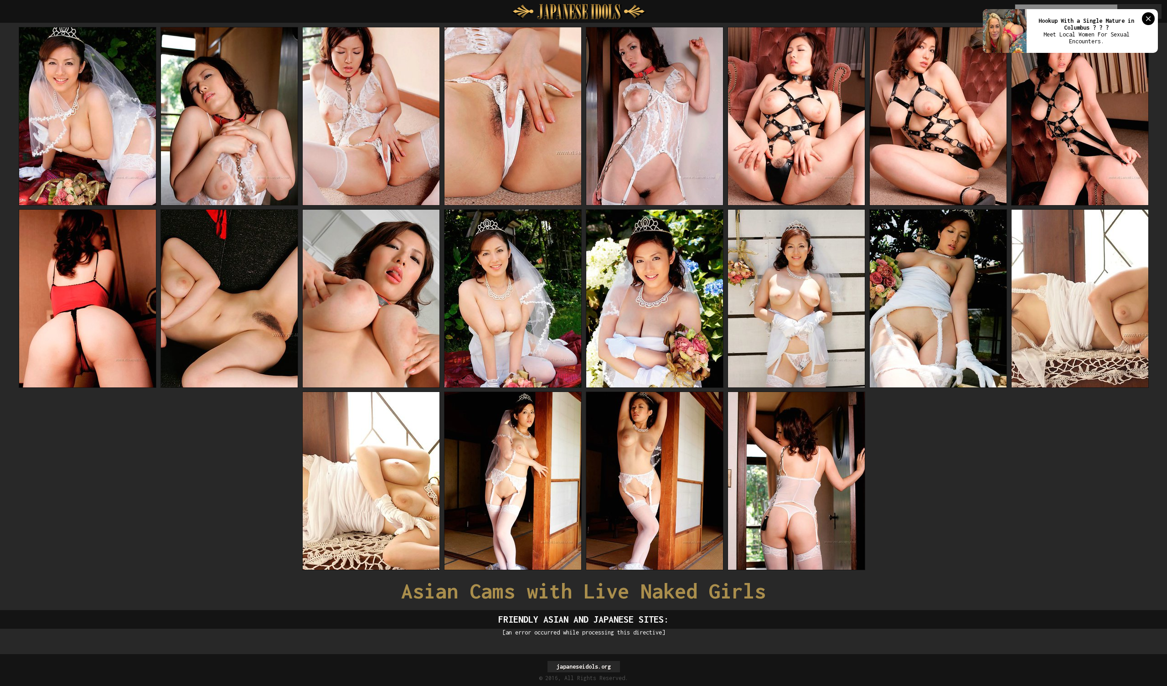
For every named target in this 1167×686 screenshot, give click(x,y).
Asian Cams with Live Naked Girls (583, 591)
